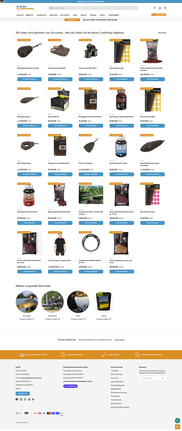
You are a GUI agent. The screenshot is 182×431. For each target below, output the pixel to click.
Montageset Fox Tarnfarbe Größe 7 (58, 163)
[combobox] (93, 8)
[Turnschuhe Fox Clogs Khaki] (60, 51)
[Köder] (104, 302)
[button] (165, 8)
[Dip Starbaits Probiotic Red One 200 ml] (121, 99)
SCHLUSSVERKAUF (72, 19)
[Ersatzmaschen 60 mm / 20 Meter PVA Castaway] (91, 195)
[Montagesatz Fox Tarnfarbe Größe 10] (91, 99)
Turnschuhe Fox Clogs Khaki (56, 68)
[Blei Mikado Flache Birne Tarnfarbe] (29, 51)
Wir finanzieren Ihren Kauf (119, 392)
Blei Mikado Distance (23, 117)
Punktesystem (115, 396)
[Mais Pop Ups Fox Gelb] (121, 51)
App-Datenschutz (116, 403)
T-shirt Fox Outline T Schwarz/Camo (59, 260)
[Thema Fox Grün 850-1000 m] (91, 51)
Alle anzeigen (162, 32)
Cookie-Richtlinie (116, 400)
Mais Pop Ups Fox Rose (147, 212)
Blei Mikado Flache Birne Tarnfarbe (28, 68)
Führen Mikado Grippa (24, 163)
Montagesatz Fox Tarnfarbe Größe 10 (90, 117)
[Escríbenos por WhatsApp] (177, 420)
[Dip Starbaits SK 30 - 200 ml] (121, 146)
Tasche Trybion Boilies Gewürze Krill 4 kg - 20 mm (29, 261)
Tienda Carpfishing (23, 422)
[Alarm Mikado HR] (60, 99)
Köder (103, 316)
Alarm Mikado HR (53, 117)
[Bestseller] (27, 302)
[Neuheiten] (52, 302)
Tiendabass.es (22, 393)
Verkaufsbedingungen (117, 385)
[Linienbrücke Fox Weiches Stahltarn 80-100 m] (91, 243)
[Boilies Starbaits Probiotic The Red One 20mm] (152, 51)
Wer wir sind (114, 378)
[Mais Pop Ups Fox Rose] (152, 195)
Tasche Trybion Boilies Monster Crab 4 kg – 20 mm (121, 213)
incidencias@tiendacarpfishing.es (30, 378)
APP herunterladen (117, 374)
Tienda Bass (114, 370)
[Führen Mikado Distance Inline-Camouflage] (152, 146)
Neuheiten (52, 316)
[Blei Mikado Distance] (29, 99)
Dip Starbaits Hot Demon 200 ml (27, 212)
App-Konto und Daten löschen (120, 407)
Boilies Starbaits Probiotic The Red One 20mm (151, 69)
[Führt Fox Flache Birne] (91, 146)
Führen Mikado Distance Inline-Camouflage (149, 164)
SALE (78, 316)
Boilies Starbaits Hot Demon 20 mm (59, 212)
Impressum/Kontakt (117, 381)
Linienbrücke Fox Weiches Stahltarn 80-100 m (90, 261)
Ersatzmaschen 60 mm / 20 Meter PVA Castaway (91, 213)
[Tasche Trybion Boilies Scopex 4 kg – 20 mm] (121, 243)
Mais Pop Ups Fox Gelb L (147, 117)
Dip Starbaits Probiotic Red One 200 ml (121, 117)
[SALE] (78, 302)
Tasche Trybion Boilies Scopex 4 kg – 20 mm (121, 261)
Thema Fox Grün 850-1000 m (88, 68)
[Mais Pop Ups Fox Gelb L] (152, 99)
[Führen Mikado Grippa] (29, 146)
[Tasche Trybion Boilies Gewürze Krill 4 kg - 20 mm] (29, 243)
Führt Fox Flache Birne (86, 163)
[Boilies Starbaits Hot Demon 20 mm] (60, 195)
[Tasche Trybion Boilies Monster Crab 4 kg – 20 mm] (121, 195)
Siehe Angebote (120, 340)
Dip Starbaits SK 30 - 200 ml (118, 163)
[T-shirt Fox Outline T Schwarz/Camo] (60, 243)
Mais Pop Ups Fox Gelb (116, 68)
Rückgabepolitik (116, 389)
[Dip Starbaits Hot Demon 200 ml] (29, 195)
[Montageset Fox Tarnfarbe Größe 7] (60, 146)
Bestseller (27, 316)
